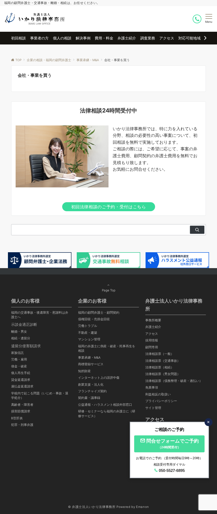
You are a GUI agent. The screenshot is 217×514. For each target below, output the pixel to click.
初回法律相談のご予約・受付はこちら (108, 206)
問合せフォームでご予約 (172, 443)
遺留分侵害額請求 (26, 346)
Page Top (108, 290)
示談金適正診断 (24, 324)
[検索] (197, 230)
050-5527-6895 (172, 470)
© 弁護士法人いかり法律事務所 (92, 507)
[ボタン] (197, 19)
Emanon (142, 507)
